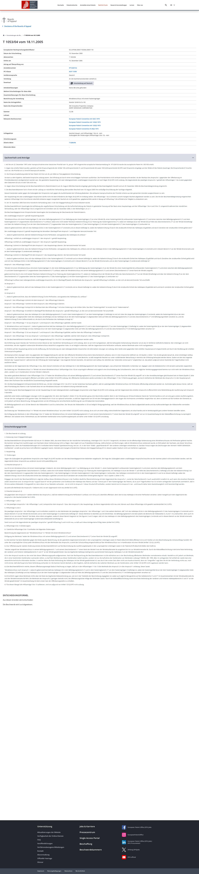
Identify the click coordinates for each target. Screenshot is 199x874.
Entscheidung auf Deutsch (83, 83)
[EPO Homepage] (30, 5)
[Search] (166, 5)
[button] (99, 158)
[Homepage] (4, 35)
